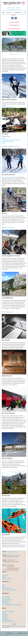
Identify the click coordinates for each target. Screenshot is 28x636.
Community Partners (6, 578)
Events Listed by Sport (7, 599)
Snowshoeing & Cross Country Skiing (11, 139)
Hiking (13, 7)
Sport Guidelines (6, 603)
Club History (5, 575)
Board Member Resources (8, 621)
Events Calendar (10, 107)
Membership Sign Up (12, 551)
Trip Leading (5, 618)
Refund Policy (5, 627)
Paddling (17, 7)
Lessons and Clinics (6, 177)
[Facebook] (12, 18)
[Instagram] (16, 18)
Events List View (6, 598)
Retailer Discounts (6, 619)
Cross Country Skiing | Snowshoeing (14, 9)
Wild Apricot (15, 633)
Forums (3, 613)
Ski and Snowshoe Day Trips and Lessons (12, 604)
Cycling (8, 7)
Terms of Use (14, 626)
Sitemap (4, 577)
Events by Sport (16, 146)
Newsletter (4, 616)
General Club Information (8, 611)
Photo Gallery (5, 614)
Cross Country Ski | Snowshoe (9, 589)
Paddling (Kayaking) (7, 141)
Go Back (14, 624)
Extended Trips (9, 312)
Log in (15, 15)
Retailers (7, 384)
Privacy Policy (21, 626)
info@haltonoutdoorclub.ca (14, 555)
